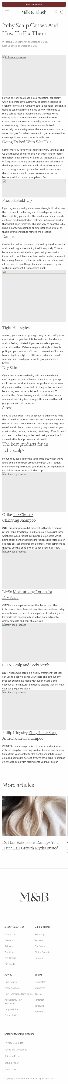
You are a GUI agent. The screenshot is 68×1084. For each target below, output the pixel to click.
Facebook (40, 1011)
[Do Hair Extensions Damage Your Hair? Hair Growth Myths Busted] (34, 816)
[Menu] (11, 12)
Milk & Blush (42, 927)
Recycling (40, 934)
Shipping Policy (12, 1056)
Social (38, 974)
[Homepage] (34, 12)
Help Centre (11, 981)
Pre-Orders (10, 957)
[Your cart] (61, 11)
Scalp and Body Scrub (31, 665)
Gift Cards (10, 963)
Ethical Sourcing (43, 952)
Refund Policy (12, 1062)
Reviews (39, 940)
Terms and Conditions (16, 1049)
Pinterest (39, 999)
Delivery (9, 940)
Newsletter (40, 981)
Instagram (40, 987)
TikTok (38, 993)
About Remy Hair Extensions (13, 1001)
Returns (9, 946)
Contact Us (10, 934)
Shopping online (14, 927)
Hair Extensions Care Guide (18, 993)
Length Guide (11, 1009)
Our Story (40, 946)
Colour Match (11, 1015)
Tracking (9, 952)
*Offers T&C (11, 1069)
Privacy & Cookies (14, 1042)
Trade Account (12, 987)
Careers (39, 957)
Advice (8, 974)
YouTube (39, 1005)
